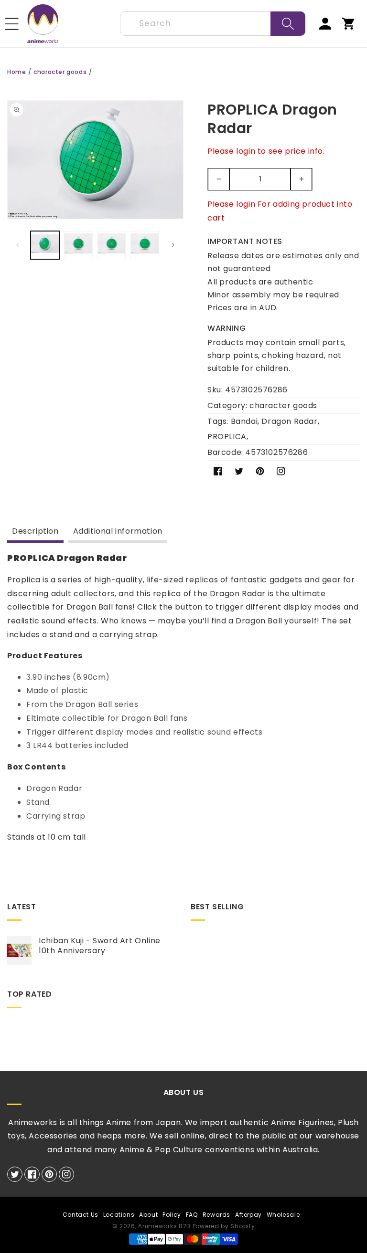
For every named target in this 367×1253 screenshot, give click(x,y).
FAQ (192, 1215)
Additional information (117, 531)
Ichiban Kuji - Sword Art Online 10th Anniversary (100, 946)
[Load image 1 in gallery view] (45, 245)
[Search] (287, 23)
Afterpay (248, 1215)
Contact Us (80, 1215)
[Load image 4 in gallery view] (144, 245)
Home (16, 72)
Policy (171, 1215)
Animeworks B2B (164, 1226)
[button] (11, 23)
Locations (118, 1215)
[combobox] (212, 23)
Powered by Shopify (224, 1226)
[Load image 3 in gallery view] (111, 245)
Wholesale (283, 1215)
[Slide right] (173, 244)
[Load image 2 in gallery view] (78, 245)
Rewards (216, 1215)
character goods (59, 72)
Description (35, 531)
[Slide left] (17, 244)
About (148, 1215)
